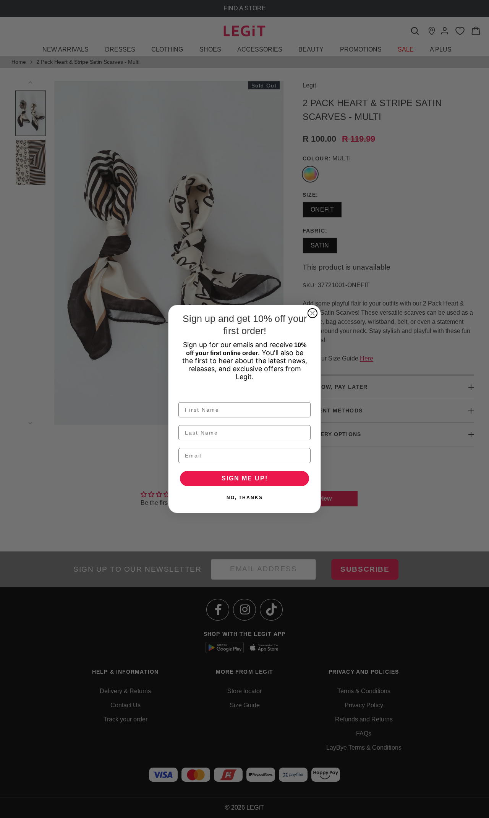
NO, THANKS (245, 497)
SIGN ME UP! (245, 478)
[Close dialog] (312, 313)
